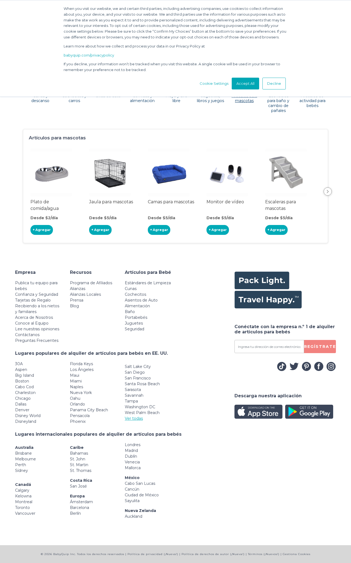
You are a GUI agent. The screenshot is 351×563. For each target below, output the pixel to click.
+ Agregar (42, 230)
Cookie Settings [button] (214, 83)
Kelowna (23, 496)
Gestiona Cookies (296, 554)
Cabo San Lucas (140, 483)
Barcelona (79, 507)
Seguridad (134, 328)
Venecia (132, 462)
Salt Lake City (138, 366)
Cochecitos (135, 294)
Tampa (131, 401)
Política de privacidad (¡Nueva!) (153, 554)
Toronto (22, 507)
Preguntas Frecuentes (36, 340)
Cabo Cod (24, 386)
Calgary (22, 490)
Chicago (23, 398)
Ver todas (134, 418)
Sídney (21, 470)
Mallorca (133, 467)
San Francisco (138, 378)
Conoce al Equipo (32, 323)
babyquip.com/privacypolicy (89, 55)
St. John (77, 459)
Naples (76, 386)
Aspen (21, 369)
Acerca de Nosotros (34, 317)
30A (19, 363)
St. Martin (79, 464)
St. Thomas (80, 470)
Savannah (134, 395)
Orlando (77, 404)
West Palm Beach (142, 412)
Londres (132, 444)
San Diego (135, 372)
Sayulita (132, 500)
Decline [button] (274, 83)
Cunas (131, 288)
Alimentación (137, 305)
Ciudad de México (142, 494)
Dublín (131, 456)
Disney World (28, 415)
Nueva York (81, 392)
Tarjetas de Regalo (33, 300)
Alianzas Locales (85, 294)
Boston (22, 381)
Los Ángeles (82, 369)
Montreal (23, 501)
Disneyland (25, 421)
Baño (130, 311)
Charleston (25, 392)
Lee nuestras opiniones (37, 328)
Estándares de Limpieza (148, 282)
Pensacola (80, 415)
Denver (22, 409)
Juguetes (134, 323)
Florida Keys (81, 363)
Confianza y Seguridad (36, 294)
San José (78, 486)
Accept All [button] (245, 83)
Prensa (76, 300)
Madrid (131, 450)
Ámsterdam (81, 501)
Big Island (24, 375)
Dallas (20, 404)
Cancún (132, 489)
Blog (74, 305)
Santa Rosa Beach (142, 383)
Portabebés (136, 317)
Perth (20, 464)
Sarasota (133, 389)
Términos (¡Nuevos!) (263, 554)
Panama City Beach (89, 409)
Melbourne (25, 459)
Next (328, 191)
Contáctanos (27, 334)
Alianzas (77, 288)
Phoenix (78, 421)
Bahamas (79, 453)
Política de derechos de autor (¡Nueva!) (213, 554)
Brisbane (23, 453)
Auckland (133, 516)
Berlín (75, 513)
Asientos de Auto (141, 300)
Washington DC (140, 406)
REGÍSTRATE (320, 346)
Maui (74, 375)
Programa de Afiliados (91, 282)
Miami (76, 381)
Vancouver (25, 513)
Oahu (75, 398)
